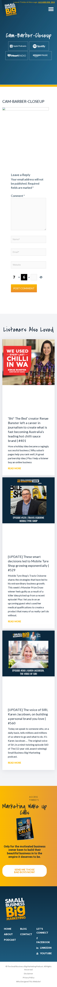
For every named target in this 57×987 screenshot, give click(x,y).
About (8, 934)
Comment (18, 195)
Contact (26, 934)
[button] (51, 9)
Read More (14, 468)
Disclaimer (28, 973)
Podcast (10, 939)
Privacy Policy (28, 977)
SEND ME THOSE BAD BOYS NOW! (24, 871)
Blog (23, 928)
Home (7, 928)
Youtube (46, 953)
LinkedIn (45, 947)
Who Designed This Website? (28, 981)
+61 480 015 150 (46, 2)
